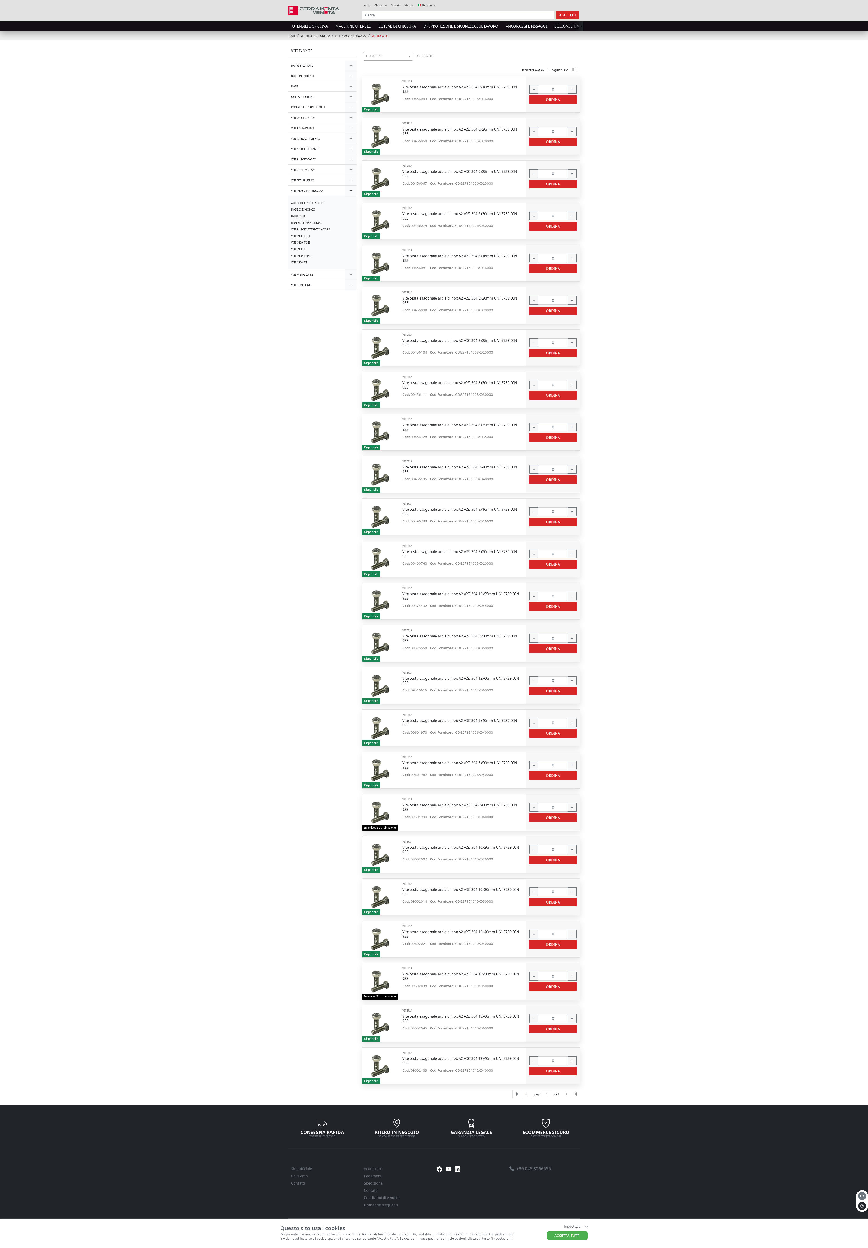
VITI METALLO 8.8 (302, 274)
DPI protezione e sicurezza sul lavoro (461, 26)
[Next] (566, 1094)
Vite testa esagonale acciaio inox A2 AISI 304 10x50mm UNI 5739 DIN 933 (460, 976)
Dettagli (381, 92)
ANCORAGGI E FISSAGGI (526, 26)
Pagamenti (373, 1175)
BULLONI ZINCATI (302, 76)
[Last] (575, 1094)
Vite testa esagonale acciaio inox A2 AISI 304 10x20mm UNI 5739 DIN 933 (460, 849)
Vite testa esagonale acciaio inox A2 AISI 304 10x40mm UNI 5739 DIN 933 (460, 934)
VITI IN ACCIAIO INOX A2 (351, 36)
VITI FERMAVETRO (302, 180)
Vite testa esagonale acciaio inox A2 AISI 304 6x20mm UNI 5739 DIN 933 (459, 131)
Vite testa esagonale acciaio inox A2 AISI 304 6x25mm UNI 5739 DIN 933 (459, 173)
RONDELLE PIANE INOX (306, 223)
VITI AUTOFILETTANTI (305, 149)
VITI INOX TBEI (300, 236)
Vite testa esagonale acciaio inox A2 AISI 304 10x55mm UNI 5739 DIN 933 (460, 596)
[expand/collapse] (351, 66)
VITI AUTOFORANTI (303, 159)
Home (292, 36)
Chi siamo (380, 5)
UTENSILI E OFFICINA (310, 26)
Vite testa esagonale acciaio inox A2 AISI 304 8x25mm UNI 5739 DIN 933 (459, 342)
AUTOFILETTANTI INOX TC (307, 203)
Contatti (396, 5)
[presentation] (289, 26)
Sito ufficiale (301, 1168)
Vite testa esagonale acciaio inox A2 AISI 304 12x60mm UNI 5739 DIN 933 (460, 680)
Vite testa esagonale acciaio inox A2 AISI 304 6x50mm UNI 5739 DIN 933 (459, 765)
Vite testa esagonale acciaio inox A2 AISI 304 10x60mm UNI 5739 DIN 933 (460, 1018)
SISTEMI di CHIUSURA (397, 26)
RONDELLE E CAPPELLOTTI (308, 107)
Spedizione (373, 1183)
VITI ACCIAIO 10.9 (302, 128)
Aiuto (367, 5)
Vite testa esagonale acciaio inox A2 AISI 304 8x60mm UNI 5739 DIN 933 (459, 807)
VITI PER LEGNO (301, 285)
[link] (314, 10)
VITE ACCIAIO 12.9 (303, 118)
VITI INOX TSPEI (301, 256)
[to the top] (862, 1206)
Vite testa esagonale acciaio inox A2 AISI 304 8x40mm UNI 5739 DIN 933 (459, 469)
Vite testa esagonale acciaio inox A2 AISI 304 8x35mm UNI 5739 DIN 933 (459, 427)
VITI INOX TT (299, 262)
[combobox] (388, 56)
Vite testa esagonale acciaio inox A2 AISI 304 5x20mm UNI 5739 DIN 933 (459, 554)
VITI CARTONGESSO (303, 170)
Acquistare (373, 1168)
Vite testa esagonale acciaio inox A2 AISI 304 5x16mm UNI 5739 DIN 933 (459, 511)
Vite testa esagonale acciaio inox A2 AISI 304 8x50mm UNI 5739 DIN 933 (459, 638)
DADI (294, 86)
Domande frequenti (381, 1204)
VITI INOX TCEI (300, 242)
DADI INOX (298, 216)
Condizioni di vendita (382, 1197)
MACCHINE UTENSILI (353, 26)
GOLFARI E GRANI (302, 97)
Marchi (408, 5)
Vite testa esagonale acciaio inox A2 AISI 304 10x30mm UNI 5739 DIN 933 (460, 891)
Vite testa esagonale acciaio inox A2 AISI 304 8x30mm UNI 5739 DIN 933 (459, 385)
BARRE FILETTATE (302, 66)
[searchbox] (410, 61)
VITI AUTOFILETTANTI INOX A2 (310, 229)
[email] (862, 1196)
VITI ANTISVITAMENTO (305, 138)
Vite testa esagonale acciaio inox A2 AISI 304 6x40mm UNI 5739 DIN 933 (459, 723)
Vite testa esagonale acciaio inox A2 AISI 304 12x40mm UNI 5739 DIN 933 (460, 1060)
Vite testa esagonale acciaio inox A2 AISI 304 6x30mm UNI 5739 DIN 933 (459, 216)
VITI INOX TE (380, 36)
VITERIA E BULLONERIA (315, 36)
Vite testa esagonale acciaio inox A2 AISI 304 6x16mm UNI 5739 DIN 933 (459, 89)
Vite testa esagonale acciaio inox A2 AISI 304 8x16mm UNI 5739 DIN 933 (459, 258)
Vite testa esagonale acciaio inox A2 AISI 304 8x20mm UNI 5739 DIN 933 (459, 300)
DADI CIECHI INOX (303, 209)
